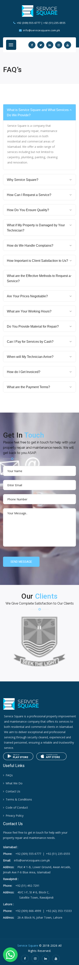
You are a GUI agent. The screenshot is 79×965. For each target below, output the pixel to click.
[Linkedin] (45, 958)
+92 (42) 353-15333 (59, 911)
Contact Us (13, 791)
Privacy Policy (14, 815)
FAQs (9, 775)
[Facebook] (25, 958)
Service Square (27, 945)
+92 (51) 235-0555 (54, 23)
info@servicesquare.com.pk (32, 860)
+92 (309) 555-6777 (29, 23)
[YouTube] (56, 958)
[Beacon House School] (39, 641)
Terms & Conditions (19, 799)
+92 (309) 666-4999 (28, 911)
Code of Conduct (17, 807)
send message (21, 562)
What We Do (14, 783)
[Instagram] (35, 958)
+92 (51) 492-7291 (27, 885)
